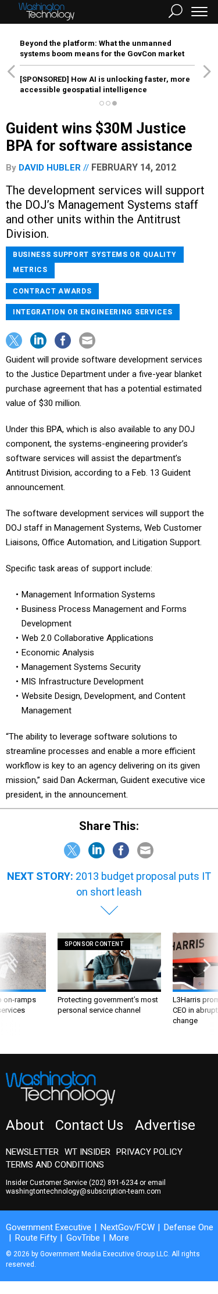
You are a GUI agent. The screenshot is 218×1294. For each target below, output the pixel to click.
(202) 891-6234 (113, 1183)
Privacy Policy (149, 1152)
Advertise (165, 1125)
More (119, 1238)
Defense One (188, 1227)
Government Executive (48, 1227)
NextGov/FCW (128, 1227)
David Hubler (50, 167)
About (25, 1125)
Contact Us (89, 1125)
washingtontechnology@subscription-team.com (83, 1191)
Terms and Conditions (55, 1164)
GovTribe (83, 1238)
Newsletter (32, 1152)
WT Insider (87, 1152)
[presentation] (11, 984)
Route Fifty (36, 1238)
